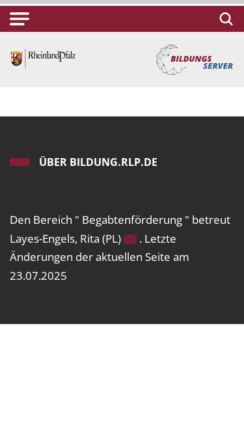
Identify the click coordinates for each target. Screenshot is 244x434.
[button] (19, 19)
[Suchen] (224, 19)
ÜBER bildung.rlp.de (98, 162)
